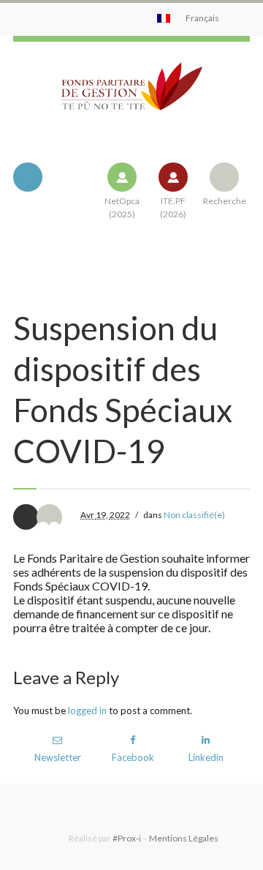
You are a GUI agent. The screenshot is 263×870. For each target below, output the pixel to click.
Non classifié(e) (194, 514)
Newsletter (57, 757)
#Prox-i (127, 838)
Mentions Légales (183, 838)
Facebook (133, 757)
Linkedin (206, 757)
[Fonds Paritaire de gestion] (131, 98)
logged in (87, 710)
